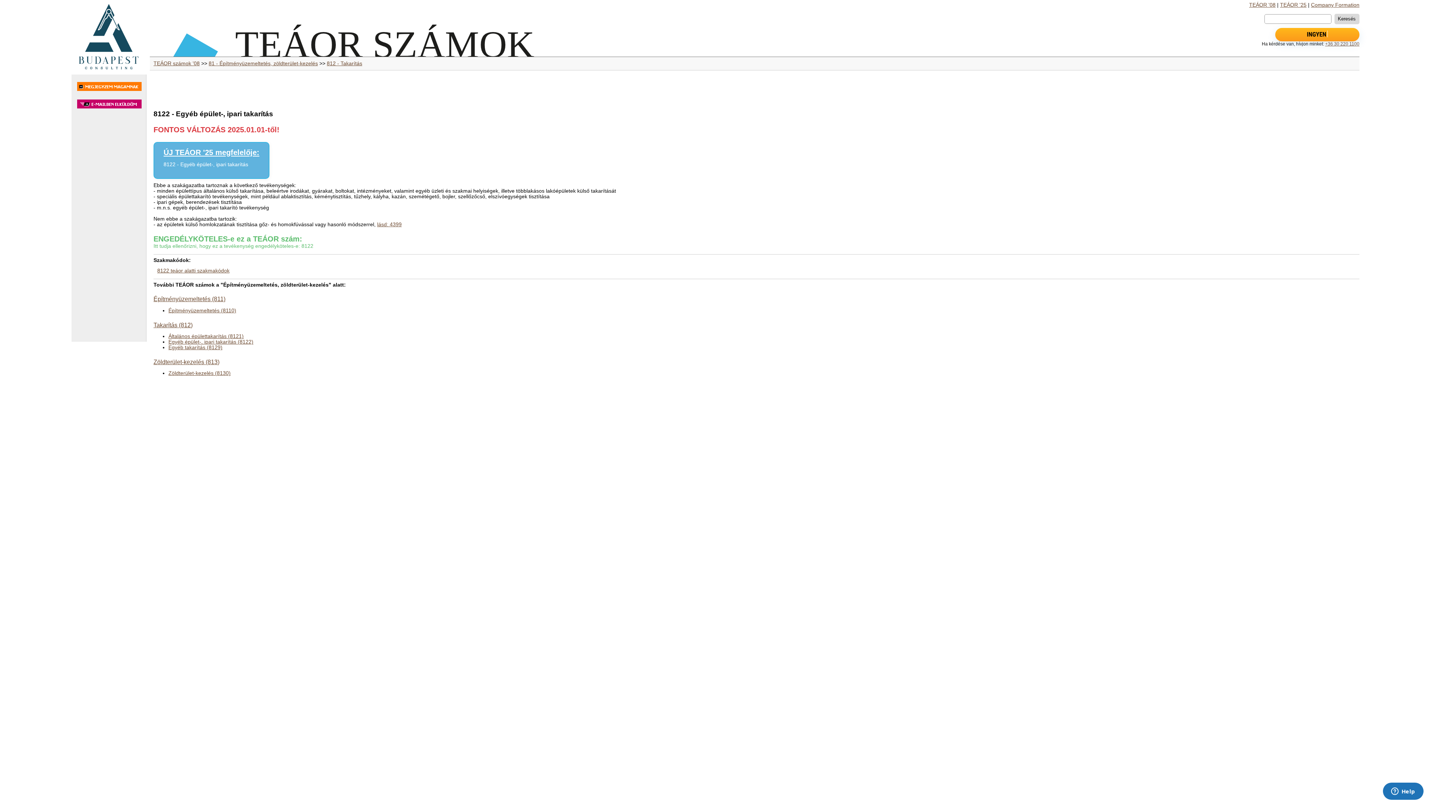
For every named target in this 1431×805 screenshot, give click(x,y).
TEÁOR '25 (1293, 5)
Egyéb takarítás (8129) (195, 347)
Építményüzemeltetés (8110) (202, 310)
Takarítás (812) (173, 325)
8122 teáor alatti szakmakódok (193, 271)
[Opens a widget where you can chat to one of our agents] (1403, 792)
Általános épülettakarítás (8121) (206, 336)
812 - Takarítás (344, 63)
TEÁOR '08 (1262, 5)
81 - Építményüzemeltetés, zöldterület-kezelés (263, 63)
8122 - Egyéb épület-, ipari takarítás (206, 164)
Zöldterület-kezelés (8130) (199, 373)
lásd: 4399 (389, 224)
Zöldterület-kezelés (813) (186, 362)
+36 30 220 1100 (1342, 44)
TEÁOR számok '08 (177, 63)
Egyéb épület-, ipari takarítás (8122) (210, 342)
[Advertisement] (109, 229)
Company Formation (1335, 5)
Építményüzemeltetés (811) (189, 299)
